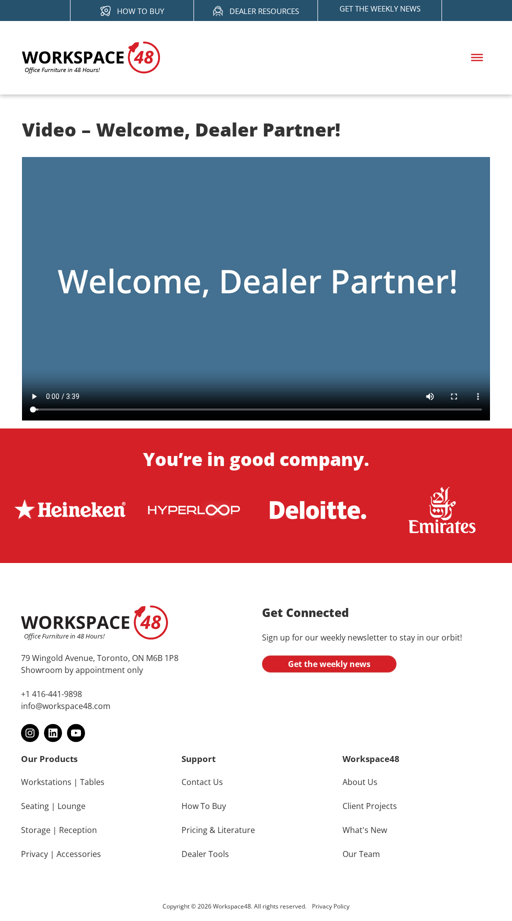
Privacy (34, 854)
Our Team (361, 854)
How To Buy (204, 806)
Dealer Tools (205, 854)
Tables (92, 782)
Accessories (78, 854)
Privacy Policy (331, 906)
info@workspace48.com (65, 706)
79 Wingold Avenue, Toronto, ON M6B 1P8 (99, 658)
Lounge (72, 806)
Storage (35, 830)
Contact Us (202, 782)
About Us (360, 782)
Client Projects (369, 806)
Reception (78, 830)
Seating (35, 806)
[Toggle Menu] (477, 57)
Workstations (46, 782)
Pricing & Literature (218, 830)
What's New (364, 830)
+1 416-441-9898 (51, 694)
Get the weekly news (329, 664)
